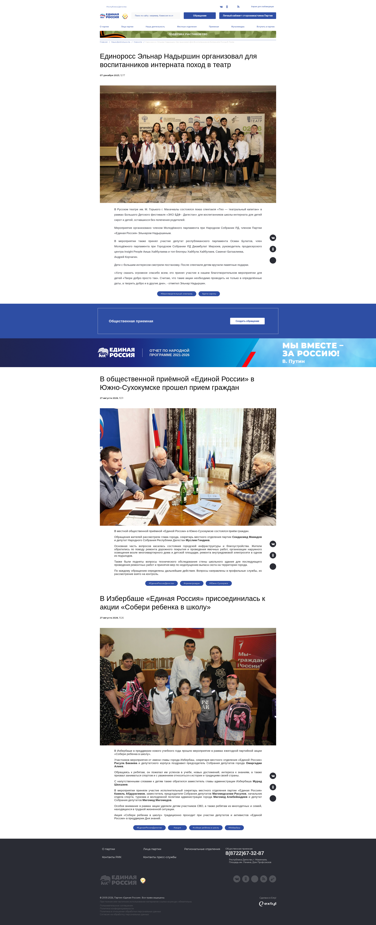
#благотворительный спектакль (177, 294)
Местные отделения (187, 26)
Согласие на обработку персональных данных (124, 914)
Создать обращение (247, 321)
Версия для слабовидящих (262, 7)
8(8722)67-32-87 (244, 853)
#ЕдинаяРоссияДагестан (161, 583)
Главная (104, 42)
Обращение (200, 15)
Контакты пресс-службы (159, 857)
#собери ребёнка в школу (206, 827)
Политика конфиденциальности (117, 908)
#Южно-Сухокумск (218, 583)
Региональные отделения (202, 849)
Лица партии (127, 26)
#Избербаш (234, 827)
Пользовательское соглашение (116, 905)
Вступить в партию (266, 26)
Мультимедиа (237, 26)
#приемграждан (192, 583)
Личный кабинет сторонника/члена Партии (248, 15)
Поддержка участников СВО (188, 34)
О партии (104, 26)
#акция (177, 827)
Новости (138, 42)
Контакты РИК (111, 857)
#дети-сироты (209, 294)
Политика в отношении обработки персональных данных (130, 911)
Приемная (214, 26)
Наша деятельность (155, 26)
